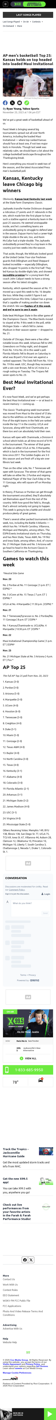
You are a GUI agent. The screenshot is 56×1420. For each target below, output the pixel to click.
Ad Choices (42, 1366)
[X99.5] (28, 4)
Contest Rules (10, 1290)
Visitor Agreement (12, 1364)
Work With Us (10, 1284)
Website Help (10, 1342)
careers (18, 1368)
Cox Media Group (19, 1360)
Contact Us (9, 1279)
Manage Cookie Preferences (17, 1373)
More (19, 26)
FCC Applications (12, 1306)
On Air (26, 22)
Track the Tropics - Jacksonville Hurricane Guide (16, 1152)
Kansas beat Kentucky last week (33, 199)
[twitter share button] (12, 102)
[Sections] (5, 4)
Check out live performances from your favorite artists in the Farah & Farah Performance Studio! (17, 1212)
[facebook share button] (5, 102)
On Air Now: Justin (28, 1032)
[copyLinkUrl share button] (26, 102)
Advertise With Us (12, 1328)
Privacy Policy (33, 1364)
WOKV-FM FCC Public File (16, 1300)
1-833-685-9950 (29, 1070)
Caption (44, 93)
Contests (36, 22)
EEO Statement (11, 1295)
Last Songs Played (11, 22)
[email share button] (19, 102)
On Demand (8, 26)
